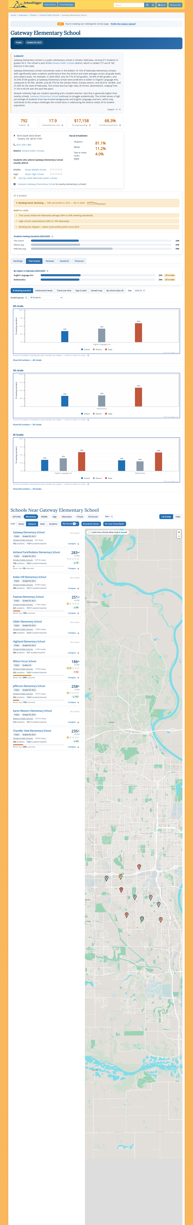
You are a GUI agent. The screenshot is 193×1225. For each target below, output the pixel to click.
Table (177, 516)
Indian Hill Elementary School (29, 577)
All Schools (93, 516)
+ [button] (179, 532)
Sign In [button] (163, 5)
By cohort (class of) (115, 290)
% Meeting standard (22, 290)
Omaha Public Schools (63, 63)
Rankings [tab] (18, 261)
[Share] (153, 5)
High (54, 516)
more (76, 158)
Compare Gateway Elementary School (36, 184)
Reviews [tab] (50, 261)
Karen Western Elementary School (32, 710)
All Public (17, 516)
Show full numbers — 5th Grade (27, 424)
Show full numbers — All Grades (27, 488)
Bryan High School (34, 174)
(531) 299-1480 (23, 144)
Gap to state (81, 290)
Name (21, 524)
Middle (44, 516)
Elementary (31, 516)
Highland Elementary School (29, 641)
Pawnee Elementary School (28, 596)
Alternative (67, 516)
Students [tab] (64, 261)
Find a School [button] (50, 4)
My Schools (69, 523)
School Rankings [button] (66, 4)
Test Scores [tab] (34, 261)
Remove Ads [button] (175, 5)
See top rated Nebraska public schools (38, 178)
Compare (72, 543)
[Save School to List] (78, 544)
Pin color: (114, 524)
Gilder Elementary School (27, 621)
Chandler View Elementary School (32, 730)
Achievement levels (43, 290)
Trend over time (64, 290)
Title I (108, 516)
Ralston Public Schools (23, 718)
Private (80, 516)
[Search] (147, 5)
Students (53, 524)
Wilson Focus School (24, 661)
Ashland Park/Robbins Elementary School (36, 552)
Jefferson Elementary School (29, 686)
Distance (32, 524)
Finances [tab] (79, 261)
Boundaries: (90, 524)
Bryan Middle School (35, 169)
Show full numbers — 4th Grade (27, 360)
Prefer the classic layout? (123, 23)
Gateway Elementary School (44, 96)
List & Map (166, 516)
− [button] (179, 536)
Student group (18, 297)
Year (130, 290)
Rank (42, 524)
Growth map (96, 290)
